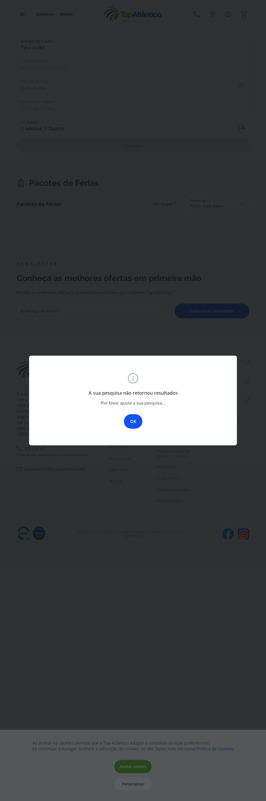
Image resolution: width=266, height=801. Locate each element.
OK (133, 421)
